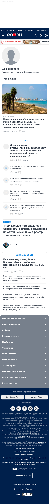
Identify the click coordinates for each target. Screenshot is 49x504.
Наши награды (9, 354)
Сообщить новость (11, 324)
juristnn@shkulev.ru (24, 436)
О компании (7, 348)
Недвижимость (7, 30)
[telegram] (12, 408)
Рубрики (6, 330)
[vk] (18, 408)
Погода (31, 30)
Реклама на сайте (10, 336)
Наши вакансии (9, 360)
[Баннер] (31, 42)
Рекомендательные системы (24, 455)
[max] (30, 408)
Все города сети (9, 383)
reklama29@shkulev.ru (40, 442)
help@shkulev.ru (19, 438)
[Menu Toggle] (2, 35)
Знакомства (21, 30)
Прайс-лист (7, 342)
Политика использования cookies (24, 451)
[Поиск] (35, 35)
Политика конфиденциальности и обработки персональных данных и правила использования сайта (24, 463)
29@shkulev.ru (34, 433)
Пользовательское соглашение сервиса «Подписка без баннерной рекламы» (24, 458)
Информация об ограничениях (24, 448)
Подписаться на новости (13, 318)
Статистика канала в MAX (14, 377)
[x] (36, 408)
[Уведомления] (41, 35)
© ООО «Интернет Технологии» (24, 489)
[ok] (24, 408)
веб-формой (41, 438)
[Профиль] (46, 35)
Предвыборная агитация (13, 371)
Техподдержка (9, 365)
